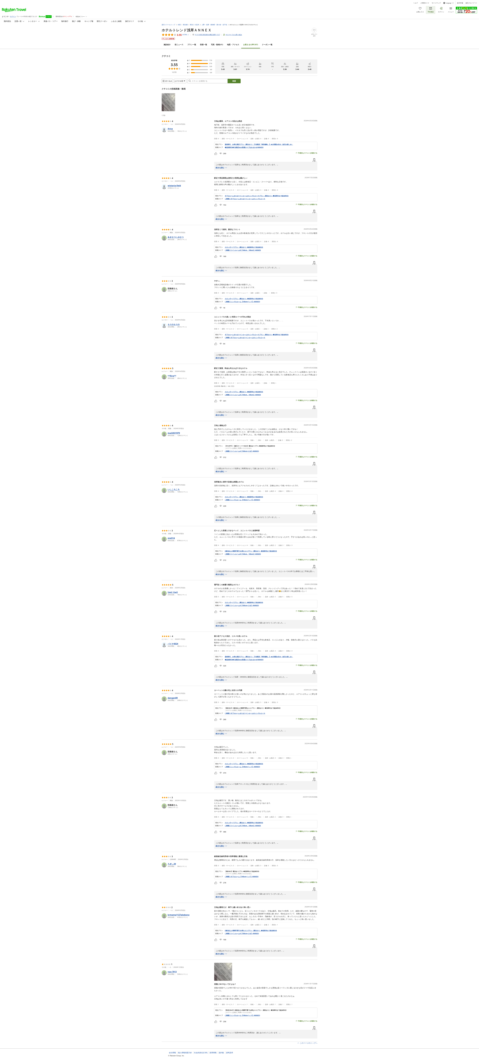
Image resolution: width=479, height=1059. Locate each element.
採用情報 (213, 1053)
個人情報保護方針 (185, 1053)
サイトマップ (436, 3)
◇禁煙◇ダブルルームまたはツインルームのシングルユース (245, 199)
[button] (168, 102)
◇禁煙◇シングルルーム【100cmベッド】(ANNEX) (242, 302)
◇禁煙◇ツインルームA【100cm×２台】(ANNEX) (242, 451)
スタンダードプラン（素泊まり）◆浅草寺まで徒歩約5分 (244, 247)
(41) (217, 44)
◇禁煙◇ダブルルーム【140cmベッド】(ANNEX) (241, 877)
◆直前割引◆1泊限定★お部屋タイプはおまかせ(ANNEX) (244, 147)
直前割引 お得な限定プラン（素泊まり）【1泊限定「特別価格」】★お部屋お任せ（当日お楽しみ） (259, 144)
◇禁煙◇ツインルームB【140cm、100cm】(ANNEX (243, 250)
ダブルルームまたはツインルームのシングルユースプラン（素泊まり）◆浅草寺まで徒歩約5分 (257, 196)
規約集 (221, 1053)
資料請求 (229, 1053)
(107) (250, 44)
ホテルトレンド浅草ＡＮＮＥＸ (186, 30)
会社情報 (172, 1053)
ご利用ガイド (424, 3)
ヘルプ (415, 3)
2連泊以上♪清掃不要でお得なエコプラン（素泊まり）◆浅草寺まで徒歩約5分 (251, 551)
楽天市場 (460, 3)
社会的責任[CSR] (200, 1053)
